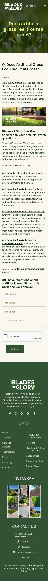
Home (5, 432)
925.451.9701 (35, 6)
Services (6, 443)
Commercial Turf (34, 461)
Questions (37, 568)
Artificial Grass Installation (36, 436)
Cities (24, 571)
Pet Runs (30, 443)
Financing (7, 462)
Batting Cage (32, 466)
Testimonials (8, 452)
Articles (6, 446)
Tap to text (26, 547)
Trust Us (6, 437)
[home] (13, 6)
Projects (6, 457)
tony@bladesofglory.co (26, 552)
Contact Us (8, 467)
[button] (45, 6)
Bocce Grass (32, 456)
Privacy (26, 568)
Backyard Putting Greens (36, 449)
